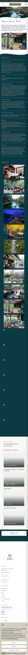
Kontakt (3, 601)
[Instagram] (6, 620)
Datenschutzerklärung (12, 638)
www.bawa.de (4, 582)
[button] (26, 625)
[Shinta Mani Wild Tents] (14, 171)
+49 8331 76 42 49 (5, 576)
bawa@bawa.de (4, 580)
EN (23, 1)
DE (21, 1)
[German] (4, 653)
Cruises (3, 594)
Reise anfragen (15, 4)
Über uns (3, 596)
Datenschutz (15, 653)
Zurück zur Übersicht (14, 533)
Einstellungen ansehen (14, 650)
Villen (2, 592)
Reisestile (3, 590)
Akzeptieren (14, 642)
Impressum (22, 653)
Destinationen (4, 588)
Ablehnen (14, 646)
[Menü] (26, 4)
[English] (2, 653)
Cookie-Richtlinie (7, 653)
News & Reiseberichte (6, 598)
